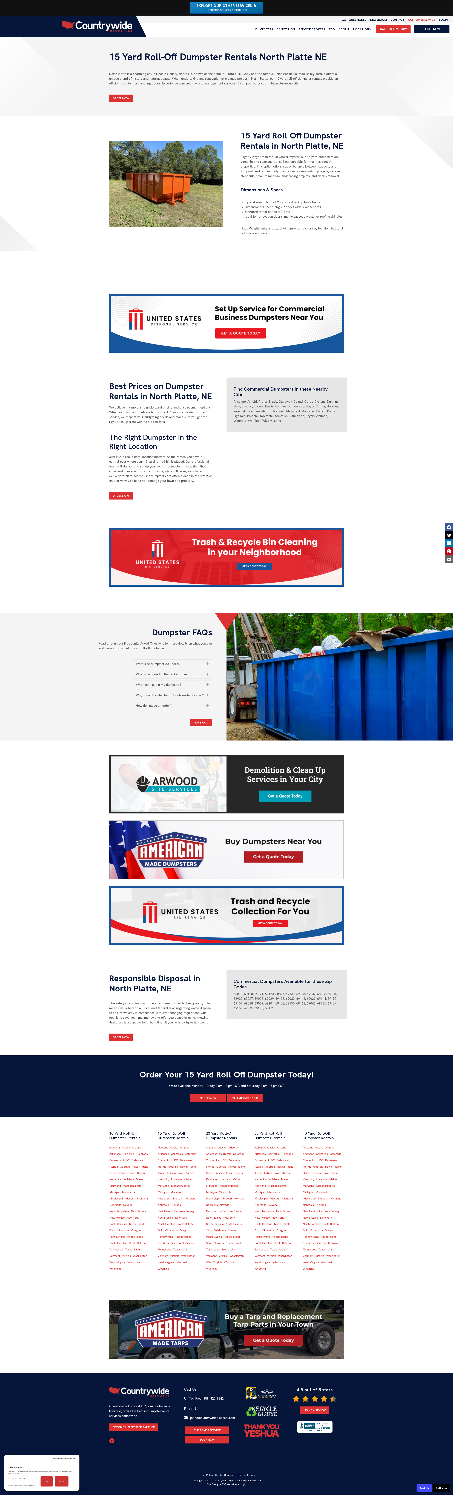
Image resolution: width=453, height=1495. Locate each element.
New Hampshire (119, 1211)
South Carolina (118, 1243)
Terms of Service (246, 1475)
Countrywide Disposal (225, 1480)
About (344, 29)
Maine (139, 1179)
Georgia (125, 1166)
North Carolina (118, 1224)
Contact (397, 20)
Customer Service (421, 20)
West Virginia (117, 1262)
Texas (128, 1249)
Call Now (441, 1488)
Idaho (145, 1166)
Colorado (142, 1154)
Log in (243, 1484)
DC (128, 1160)
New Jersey (138, 1211)
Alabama (114, 1147)
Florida (113, 1166)
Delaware (138, 1160)
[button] (172, 664)
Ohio (112, 1230)
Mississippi (116, 1198)
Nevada (128, 1205)
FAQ (332, 29)
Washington (140, 1256)
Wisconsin (133, 1262)
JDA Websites (229, 1484)
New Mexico (117, 1217)
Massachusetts (132, 1186)
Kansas (141, 1173)
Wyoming (115, 1268)
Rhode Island (135, 1237)
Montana (142, 1198)
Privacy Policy (205, 1475)
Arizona (136, 1147)
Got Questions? (354, 20)
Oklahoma (123, 1230)
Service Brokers (312, 29)
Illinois (113, 1173)
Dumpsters (264, 29)
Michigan (114, 1192)
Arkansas (115, 1154)
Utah (137, 1249)
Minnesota (128, 1192)
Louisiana (128, 1179)
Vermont (114, 1256)
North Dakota (137, 1224)
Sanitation (286, 29)
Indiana (123, 1173)
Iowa (132, 1173)
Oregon (136, 1230)
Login (443, 20)
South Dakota (137, 1243)
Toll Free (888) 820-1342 (206, 1398)
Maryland (115, 1186)
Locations (362, 29)
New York (133, 1217)
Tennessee (116, 1249)
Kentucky (115, 1179)
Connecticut (116, 1160)
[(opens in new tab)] (226, 323)
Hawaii (136, 1166)
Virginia (126, 1256)
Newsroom (378, 20)
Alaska (126, 1147)
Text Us (424, 1488)
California (128, 1154)
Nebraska (115, 1205)
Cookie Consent (224, 1475)
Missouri (130, 1198)
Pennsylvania (117, 1237)
